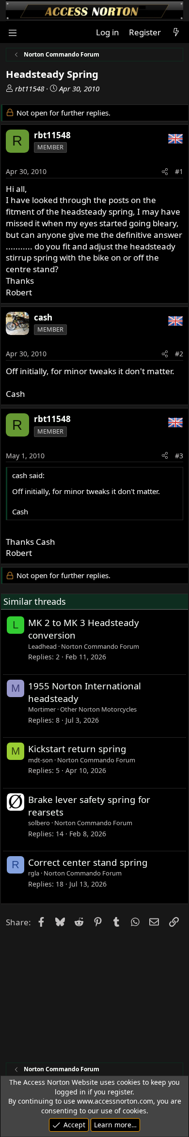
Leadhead (42, 646)
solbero (39, 822)
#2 (179, 353)
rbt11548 (29, 88)
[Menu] (12, 32)
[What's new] (176, 32)
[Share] (165, 171)
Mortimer (42, 709)
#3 (179, 455)
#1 (179, 171)
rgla (33, 873)
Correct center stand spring (88, 862)
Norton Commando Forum (100, 646)
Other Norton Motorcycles (98, 709)
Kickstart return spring (77, 749)
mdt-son (40, 760)
